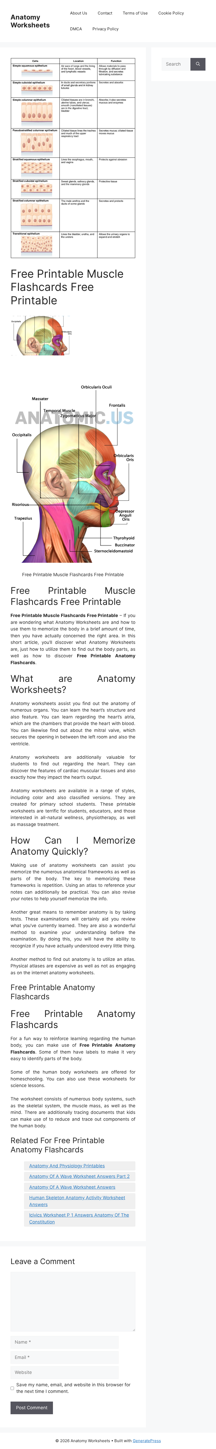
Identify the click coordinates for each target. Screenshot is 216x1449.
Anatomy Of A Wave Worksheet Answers (72, 1187)
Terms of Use (135, 13)
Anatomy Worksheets (30, 21)
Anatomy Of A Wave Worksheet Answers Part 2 (79, 1176)
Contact (105, 13)
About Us (78, 13)
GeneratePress (147, 1440)
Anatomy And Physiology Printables (67, 1165)
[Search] (197, 64)
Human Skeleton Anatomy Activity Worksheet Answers (77, 1201)
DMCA (76, 28)
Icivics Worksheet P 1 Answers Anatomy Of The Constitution (79, 1218)
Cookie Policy (171, 13)
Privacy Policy (105, 28)
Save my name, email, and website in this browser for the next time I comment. (73, 1388)
